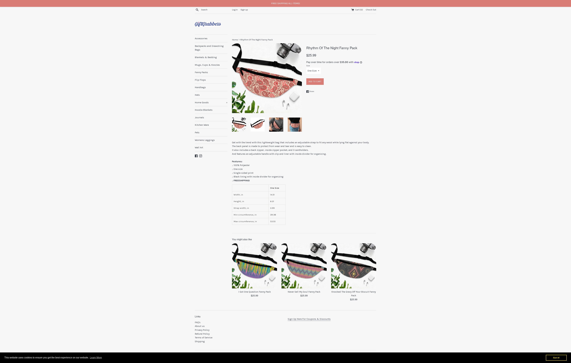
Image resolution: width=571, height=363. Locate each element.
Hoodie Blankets (203, 109)
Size (308, 65)
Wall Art (199, 147)
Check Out (371, 9)
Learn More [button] (96, 357)
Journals (199, 117)
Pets (197, 132)
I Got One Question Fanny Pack (254, 291)
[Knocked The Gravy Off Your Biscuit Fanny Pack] (353, 265)
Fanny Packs (201, 72)
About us (200, 326)
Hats (197, 94)
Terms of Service (203, 337)
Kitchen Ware (202, 124)
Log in (235, 9)
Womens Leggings (205, 140)
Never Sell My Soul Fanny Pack (304, 291)
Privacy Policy (202, 330)
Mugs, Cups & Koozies (207, 64)
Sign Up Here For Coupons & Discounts (309, 319)
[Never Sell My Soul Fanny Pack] (304, 265)
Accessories (201, 38)
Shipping (200, 341)
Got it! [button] (556, 357)
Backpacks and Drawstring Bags (209, 48)
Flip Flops (200, 79)
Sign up (244, 9)
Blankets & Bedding (206, 57)
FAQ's (197, 322)
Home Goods (211, 102)
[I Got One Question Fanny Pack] (254, 265)
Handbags (200, 87)
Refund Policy (202, 333)
